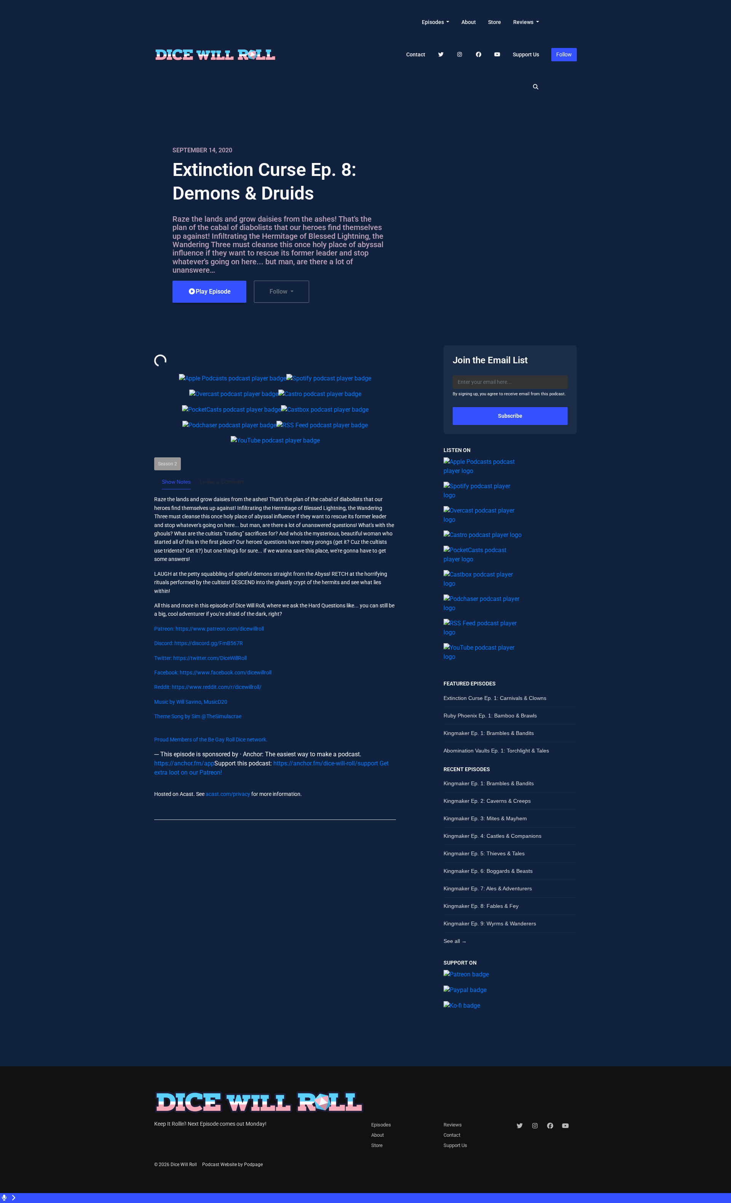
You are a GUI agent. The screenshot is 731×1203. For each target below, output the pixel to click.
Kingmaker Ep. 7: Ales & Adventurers (488, 888)
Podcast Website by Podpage (232, 1164)
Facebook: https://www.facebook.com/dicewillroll (212, 672)
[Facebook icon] (550, 1126)
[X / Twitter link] (440, 55)
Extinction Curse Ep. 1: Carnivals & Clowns (495, 698)
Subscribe (510, 416)
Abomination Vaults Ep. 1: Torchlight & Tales (496, 751)
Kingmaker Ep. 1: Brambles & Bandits (489, 733)
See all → (455, 941)
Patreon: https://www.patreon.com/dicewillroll (209, 629)
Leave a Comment (222, 482)
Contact (415, 54)
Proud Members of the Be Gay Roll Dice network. (211, 739)
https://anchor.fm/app (184, 763)
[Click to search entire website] (536, 87)
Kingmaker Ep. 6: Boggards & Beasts (488, 871)
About (468, 22)
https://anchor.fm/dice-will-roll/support (325, 763)
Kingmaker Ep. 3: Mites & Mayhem (485, 818)
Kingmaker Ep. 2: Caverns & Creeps (487, 801)
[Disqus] (275, 924)
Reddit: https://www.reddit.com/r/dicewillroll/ (208, 687)
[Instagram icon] (535, 1126)
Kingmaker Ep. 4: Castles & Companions (492, 836)
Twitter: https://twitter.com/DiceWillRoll (200, 658)
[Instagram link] (459, 55)
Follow (564, 54)
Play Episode (213, 291)
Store (494, 22)
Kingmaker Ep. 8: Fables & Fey (481, 906)
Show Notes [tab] (176, 482)
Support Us (526, 54)
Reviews (524, 22)
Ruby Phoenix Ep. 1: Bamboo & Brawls (490, 716)
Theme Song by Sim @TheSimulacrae (197, 716)
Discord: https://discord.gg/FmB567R (198, 643)
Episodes (433, 22)
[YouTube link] (497, 55)
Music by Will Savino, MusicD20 (190, 702)
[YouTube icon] (565, 1126)
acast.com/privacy (228, 794)
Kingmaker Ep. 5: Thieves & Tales (484, 853)
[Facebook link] (478, 55)
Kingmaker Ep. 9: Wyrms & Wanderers (490, 923)
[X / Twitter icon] (520, 1126)
